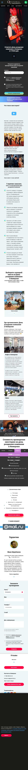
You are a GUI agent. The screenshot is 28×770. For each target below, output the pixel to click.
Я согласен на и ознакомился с (13, 79)
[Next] (22, 300)
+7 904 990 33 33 (15, 557)
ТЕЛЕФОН (6, 70)
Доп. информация (9, 620)
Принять (6, 735)
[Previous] (5, 300)
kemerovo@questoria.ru (9, 678)
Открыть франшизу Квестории (14, 684)
